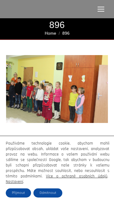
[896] (57, 89)
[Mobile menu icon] (101, 9)
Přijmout (18, 193)
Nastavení (14, 181)
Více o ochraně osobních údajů (76, 176)
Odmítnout (48, 193)
